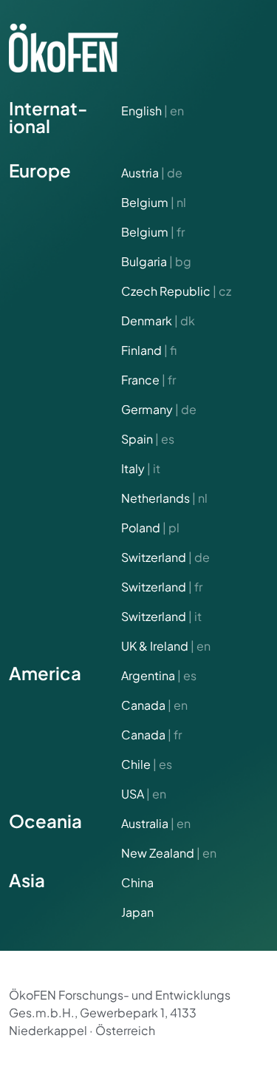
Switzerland (165, 557)
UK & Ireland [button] (166, 646)
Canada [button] (154, 705)
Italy (140, 468)
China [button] (137, 882)
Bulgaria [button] (156, 261)
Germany (158, 409)
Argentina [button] (158, 675)
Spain (147, 439)
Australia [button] (156, 823)
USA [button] (143, 793)
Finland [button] (149, 350)
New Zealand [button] (168, 853)
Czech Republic (176, 291)
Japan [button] (137, 912)
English (152, 110)
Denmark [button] (158, 320)
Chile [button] (146, 764)
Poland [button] (150, 527)
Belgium (153, 202)
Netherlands (164, 498)
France (148, 379)
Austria (151, 172)
